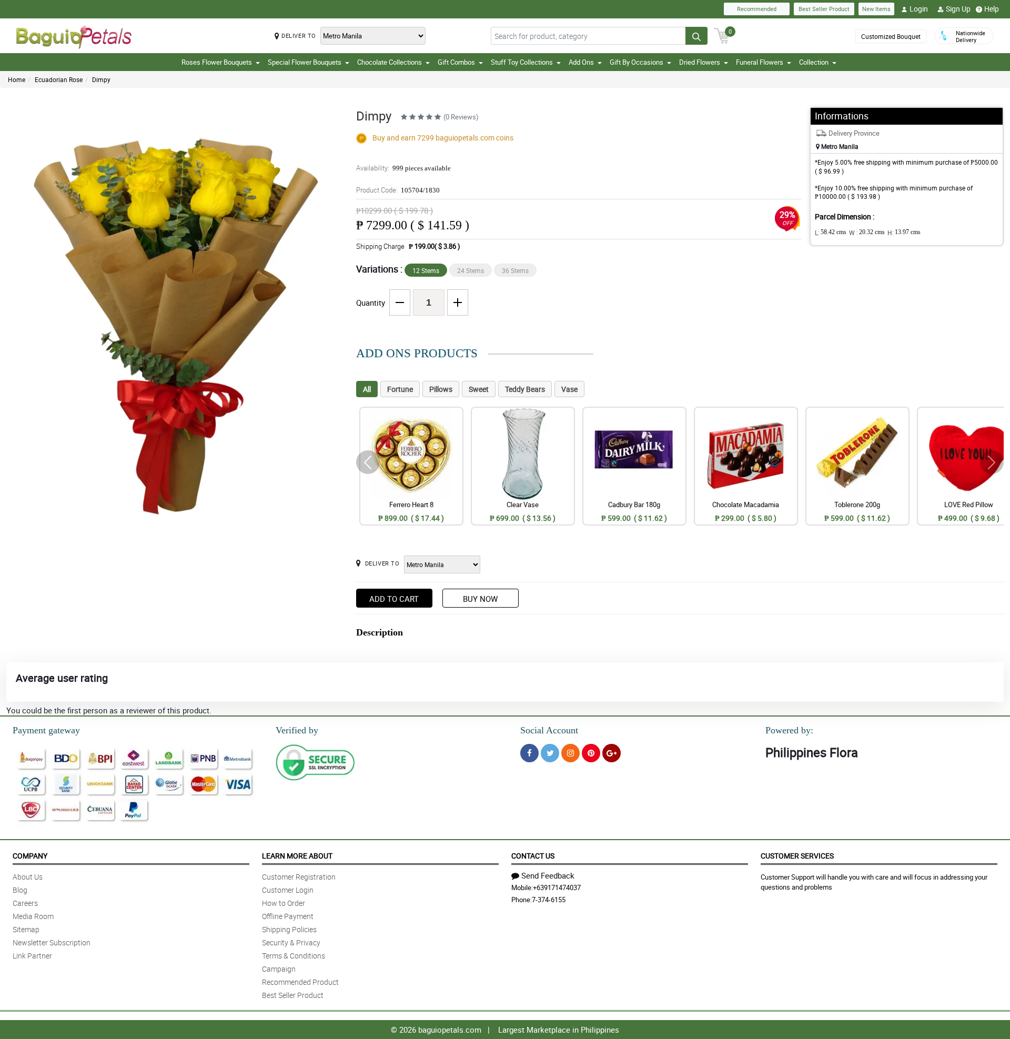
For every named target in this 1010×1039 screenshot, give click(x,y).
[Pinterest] (591, 753)
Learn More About (297, 856)
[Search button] (696, 36)
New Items (876, 9)
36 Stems (515, 270)
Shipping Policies (289, 929)
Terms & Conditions (293, 956)
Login (919, 9)
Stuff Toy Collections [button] (522, 62)
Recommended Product (300, 982)
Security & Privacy (291, 942)
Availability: (403, 168)
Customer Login (288, 890)
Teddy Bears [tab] (525, 389)
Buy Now (480, 598)
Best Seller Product (824, 9)
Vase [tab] (569, 389)
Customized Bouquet (891, 36)
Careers (25, 903)
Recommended (756, 9)
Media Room (33, 916)
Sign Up (958, 9)
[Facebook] (529, 753)
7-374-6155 (548, 899)
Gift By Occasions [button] (636, 62)
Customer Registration (299, 877)
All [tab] (367, 389)
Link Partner (32, 956)
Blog (20, 890)
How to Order (283, 903)
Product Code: (398, 190)
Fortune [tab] (400, 389)
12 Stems (425, 270)
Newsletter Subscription (51, 942)
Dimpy (101, 79)
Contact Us (532, 856)
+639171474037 (557, 887)
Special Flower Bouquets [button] (304, 62)
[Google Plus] (611, 753)
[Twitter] (550, 753)
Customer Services (797, 856)
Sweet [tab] (479, 389)
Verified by (297, 730)
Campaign (279, 969)
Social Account (549, 730)
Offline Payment (288, 916)
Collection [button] (814, 62)
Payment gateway (46, 730)
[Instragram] (570, 753)
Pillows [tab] (440, 389)
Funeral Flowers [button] (759, 62)
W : (867, 232)
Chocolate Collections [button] (389, 62)
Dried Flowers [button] (699, 62)
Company (30, 856)
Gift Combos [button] (456, 62)
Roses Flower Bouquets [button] (216, 62)
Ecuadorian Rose (59, 79)
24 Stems (470, 270)
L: (830, 232)
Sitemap (26, 929)
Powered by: (789, 730)
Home (16, 79)
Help (991, 9)
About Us (28, 877)
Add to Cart (394, 598)
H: (904, 232)
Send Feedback (547, 875)
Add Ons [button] (581, 62)
